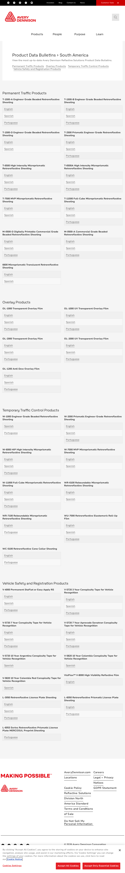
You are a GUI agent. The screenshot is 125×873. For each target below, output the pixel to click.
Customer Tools (107, 3)
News (82, 3)
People (57, 34)
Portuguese (11, 122)
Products (37, 34)
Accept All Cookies (68, 865)
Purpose (79, 34)
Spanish (9, 115)
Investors (50, 3)
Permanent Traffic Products (28, 66)
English (8, 109)
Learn (99, 34)
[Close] (119, 850)
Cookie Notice (14, 859)
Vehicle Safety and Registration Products (37, 69)
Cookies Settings (12, 865)
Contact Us (71, 3)
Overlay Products (56, 66)
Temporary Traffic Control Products (88, 66)
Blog (60, 3)
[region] (62, 859)
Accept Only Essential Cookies (101, 865)
